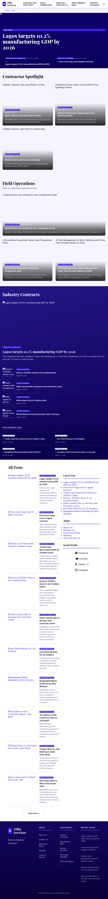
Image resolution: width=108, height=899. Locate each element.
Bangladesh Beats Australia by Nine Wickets (23, 452)
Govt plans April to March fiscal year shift (48, 783)
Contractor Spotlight (29, 4)
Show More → (33, 813)
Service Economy (95, 4)
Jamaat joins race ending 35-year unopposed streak (30, 228)
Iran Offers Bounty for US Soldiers (71, 439)
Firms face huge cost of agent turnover (76, 61)
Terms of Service (71, 538)
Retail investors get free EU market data (22, 160)
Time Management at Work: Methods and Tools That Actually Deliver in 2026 (77, 269)
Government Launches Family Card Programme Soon (22, 269)
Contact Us (69, 530)
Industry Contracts (62, 4)
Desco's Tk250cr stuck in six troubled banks (36, 373)
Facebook (83, 553)
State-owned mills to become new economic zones (39, 386)
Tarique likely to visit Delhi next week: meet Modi (50, 752)
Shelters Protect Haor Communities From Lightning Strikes (75, 114)
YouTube (83, 558)
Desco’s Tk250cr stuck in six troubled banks (49, 584)
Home (7, 10)
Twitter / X (83, 564)
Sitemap (67, 535)
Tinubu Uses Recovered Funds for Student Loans (25, 439)
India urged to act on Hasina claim (31, 400)
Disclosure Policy (71, 532)
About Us (68, 527)
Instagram (83, 570)
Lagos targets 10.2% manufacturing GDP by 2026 (31, 41)
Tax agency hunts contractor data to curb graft (76, 452)
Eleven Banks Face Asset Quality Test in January (37, 414)
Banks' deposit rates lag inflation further (23, 115)
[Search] (104, 4)
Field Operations (46, 4)
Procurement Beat (79, 4)
